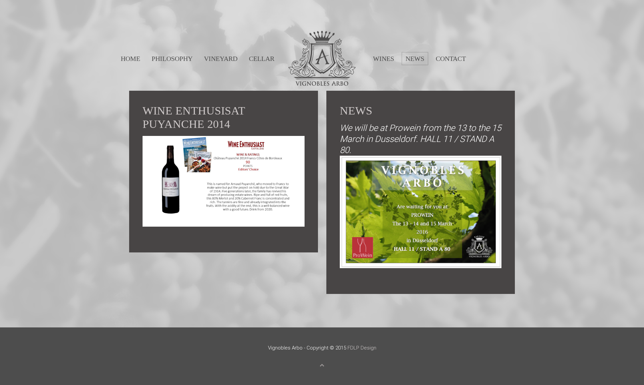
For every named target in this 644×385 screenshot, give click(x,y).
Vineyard (220, 58)
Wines (383, 58)
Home (130, 58)
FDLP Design (361, 348)
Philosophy (172, 58)
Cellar (261, 58)
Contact (451, 58)
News (415, 58)
